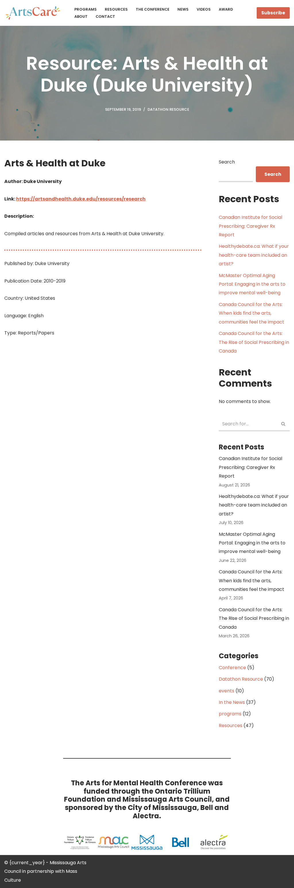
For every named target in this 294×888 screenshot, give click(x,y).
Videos (204, 9)
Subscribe (273, 13)
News (183, 9)
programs (230, 713)
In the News (232, 702)
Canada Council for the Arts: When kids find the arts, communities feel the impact (251, 313)
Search (227, 162)
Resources (116, 9)
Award (226, 9)
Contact (105, 16)
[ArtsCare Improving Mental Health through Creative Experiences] (34, 13)
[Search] (283, 424)
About (81, 16)
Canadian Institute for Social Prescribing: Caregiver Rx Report (250, 226)
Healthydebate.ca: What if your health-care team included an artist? (254, 255)
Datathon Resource (168, 109)
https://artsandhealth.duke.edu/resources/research (81, 199)
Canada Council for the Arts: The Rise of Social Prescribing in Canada (254, 342)
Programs (85, 9)
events (226, 691)
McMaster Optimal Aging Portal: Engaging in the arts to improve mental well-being (252, 284)
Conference (232, 667)
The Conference (152, 9)
